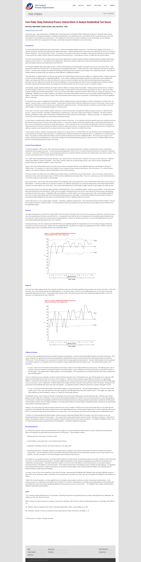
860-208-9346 (103, 549)
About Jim (81, 5)
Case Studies (97, 5)
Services (89, 5)
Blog (105, 5)
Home (74, 5)
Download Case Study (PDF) (34, 30)
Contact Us (102, 552)
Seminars (112, 5)
